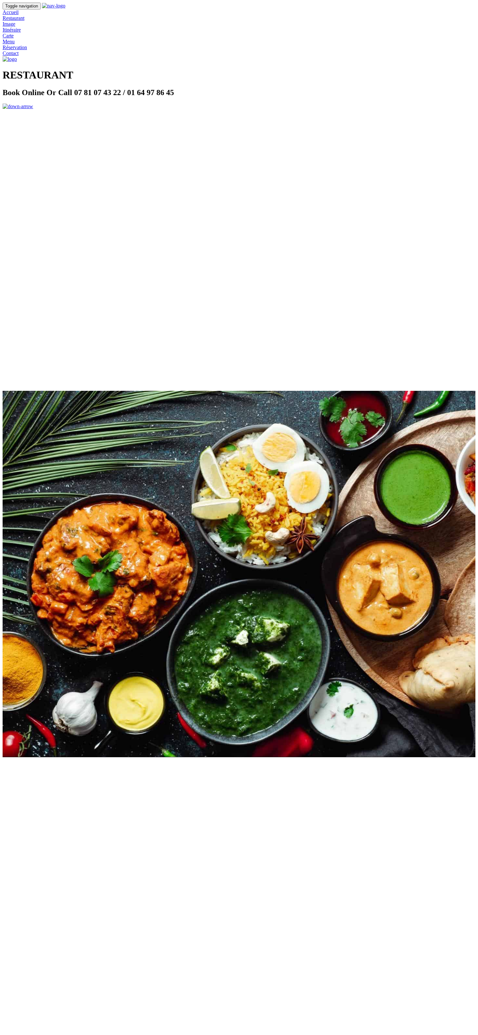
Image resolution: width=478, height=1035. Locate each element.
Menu (9, 41)
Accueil (11, 12)
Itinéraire (12, 30)
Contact (11, 53)
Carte (8, 35)
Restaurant (13, 18)
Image (9, 24)
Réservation (15, 47)
